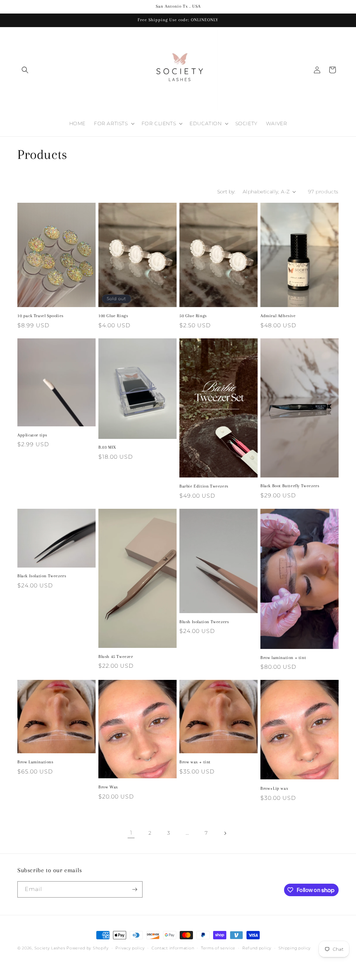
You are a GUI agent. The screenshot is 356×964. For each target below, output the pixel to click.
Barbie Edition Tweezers (203, 486)
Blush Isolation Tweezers (204, 621)
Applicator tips (32, 435)
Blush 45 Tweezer (115, 656)
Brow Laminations (35, 762)
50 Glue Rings (193, 315)
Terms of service (218, 948)
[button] (25, 70)
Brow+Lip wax (274, 788)
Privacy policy (130, 948)
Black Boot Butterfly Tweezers (289, 485)
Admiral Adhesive (278, 315)
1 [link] (131, 832)
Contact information (173, 948)
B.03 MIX (107, 447)
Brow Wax (108, 787)
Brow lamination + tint (283, 657)
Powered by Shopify (87, 948)
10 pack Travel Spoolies (40, 315)
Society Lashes (49, 948)
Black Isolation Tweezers (41, 575)
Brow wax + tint (195, 762)
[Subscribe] (134, 889)
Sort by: (226, 191)
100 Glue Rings (113, 315)
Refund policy (257, 948)
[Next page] (225, 833)
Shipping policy (294, 948)
